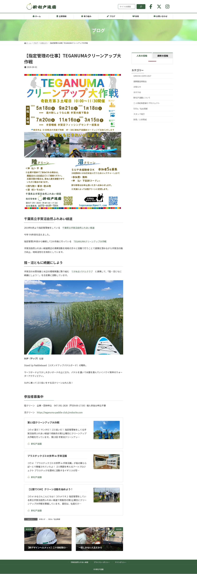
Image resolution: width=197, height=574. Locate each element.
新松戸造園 (36, 443)
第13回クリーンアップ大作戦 (43, 422)
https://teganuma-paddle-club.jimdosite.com (60, 412)
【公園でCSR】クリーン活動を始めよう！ (50, 489)
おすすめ (137, 92)
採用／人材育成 (140, 119)
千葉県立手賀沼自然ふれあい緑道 (78, 227)
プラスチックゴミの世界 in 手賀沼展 (47, 455)
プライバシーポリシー (102, 562)
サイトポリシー (120, 562)
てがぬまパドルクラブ (82, 271)
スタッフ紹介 (139, 114)
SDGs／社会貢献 (54, 519)
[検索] (141, 6)
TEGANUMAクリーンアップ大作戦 (90, 241)
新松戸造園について (141, 97)
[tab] (142, 55)
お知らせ (42, 519)
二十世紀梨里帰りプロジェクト (146, 103)
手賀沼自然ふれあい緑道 (79, 562)
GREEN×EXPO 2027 (142, 76)
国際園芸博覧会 (140, 81)
